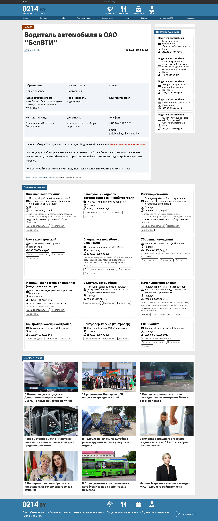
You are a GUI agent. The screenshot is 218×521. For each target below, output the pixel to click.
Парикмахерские (83, 18)
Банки (127, 18)
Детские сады (107, 18)
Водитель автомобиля (46, 177)
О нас (25, 2)
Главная (27, 177)
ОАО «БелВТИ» (32, 49)
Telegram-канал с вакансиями (128, 144)
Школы (144, 18)
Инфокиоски (190, 18)
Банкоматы (44, 18)
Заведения (123, 13)
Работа (152, 13)
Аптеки (25, 18)
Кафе (63, 18)
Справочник (138, 13)
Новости (110, 13)
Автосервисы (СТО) (166, 18)
